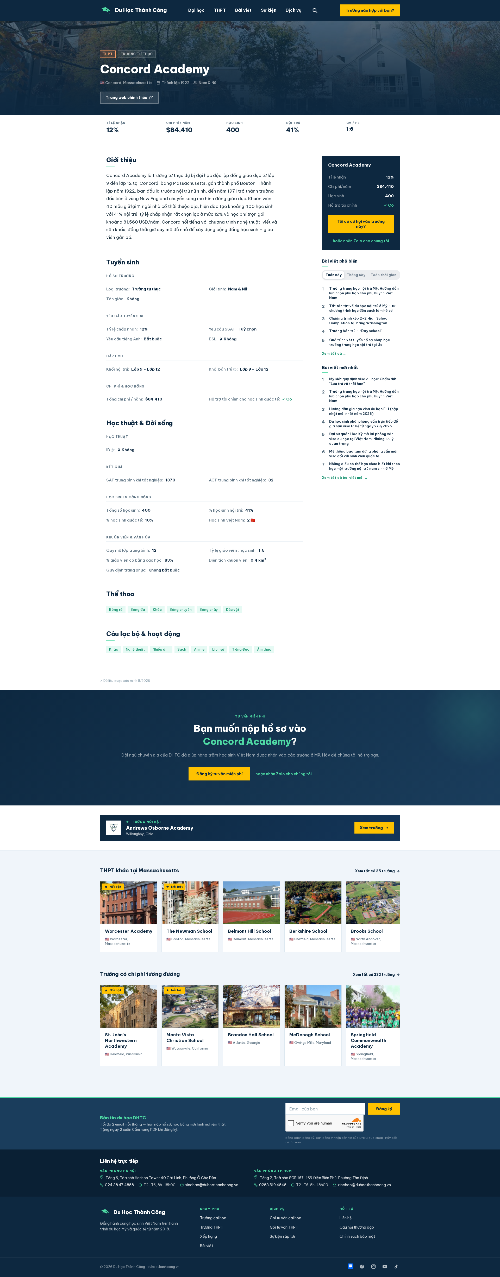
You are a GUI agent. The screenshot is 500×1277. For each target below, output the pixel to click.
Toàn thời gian (383, 275)
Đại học (196, 10)
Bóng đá (137, 609)
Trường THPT (211, 1227)
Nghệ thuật (135, 649)
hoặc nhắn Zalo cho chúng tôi (361, 241)
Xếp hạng (208, 1236)
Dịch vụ (294, 10)
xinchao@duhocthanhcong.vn (211, 1185)
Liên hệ (346, 1218)
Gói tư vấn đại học (285, 1218)
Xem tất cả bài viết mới (345, 477)
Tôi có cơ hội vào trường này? (361, 224)
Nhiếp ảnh (161, 649)
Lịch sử (218, 649)
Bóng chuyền (181, 609)
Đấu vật (232, 609)
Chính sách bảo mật (357, 1236)
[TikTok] (396, 1266)
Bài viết (243, 10)
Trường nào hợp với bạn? (370, 10)
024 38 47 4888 (119, 1185)
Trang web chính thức (126, 97)
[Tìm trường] (315, 10)
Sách (181, 649)
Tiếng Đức (240, 649)
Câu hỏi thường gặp (357, 1227)
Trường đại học (213, 1218)
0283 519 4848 (272, 1185)
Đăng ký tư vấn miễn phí (219, 773)
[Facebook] (362, 1266)
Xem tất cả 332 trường (374, 974)
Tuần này (334, 275)
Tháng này (356, 275)
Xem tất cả (334, 353)
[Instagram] (373, 1266)
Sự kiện (268, 10)
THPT (220, 10)
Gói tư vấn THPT (284, 1227)
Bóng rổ (116, 609)
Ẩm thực (264, 649)
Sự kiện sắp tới (282, 1236)
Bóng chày (208, 609)
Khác (157, 609)
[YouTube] (385, 1266)
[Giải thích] (234, 369)
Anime (199, 649)
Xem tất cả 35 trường (375, 871)
